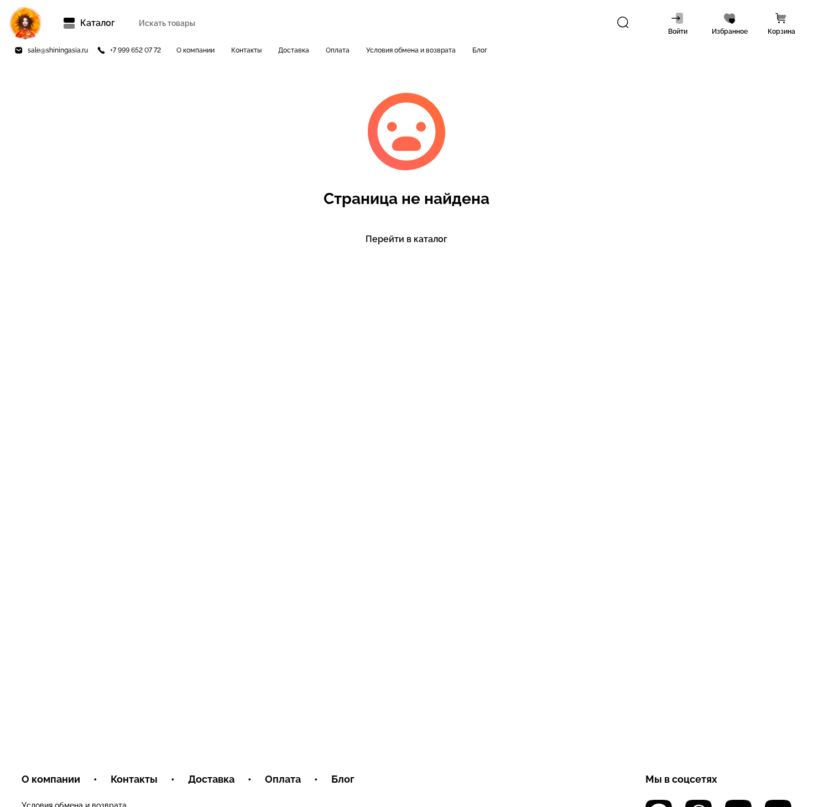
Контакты (246, 50)
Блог (479, 50)
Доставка (293, 50)
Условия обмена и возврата (411, 50)
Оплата (338, 50)
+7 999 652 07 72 (135, 50)
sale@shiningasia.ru (58, 50)
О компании (195, 50)
